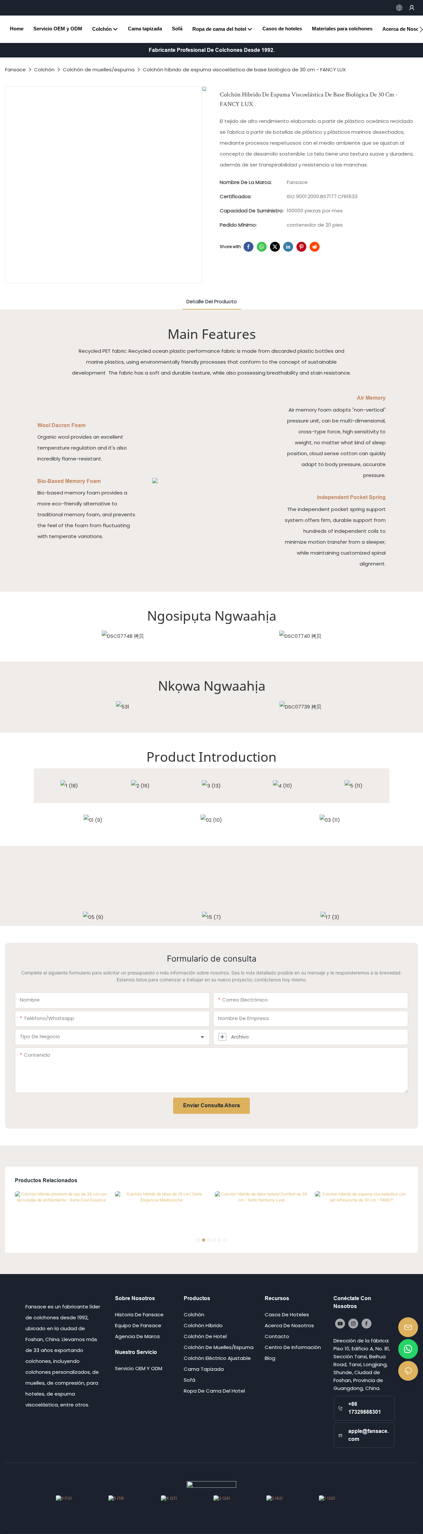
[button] (421, 29)
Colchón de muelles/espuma (99, 69)
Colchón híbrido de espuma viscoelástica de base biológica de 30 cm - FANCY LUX (244, 69)
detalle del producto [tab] (211, 301)
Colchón (44, 69)
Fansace (15, 69)
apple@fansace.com (368, 1435)
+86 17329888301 (364, 1408)
